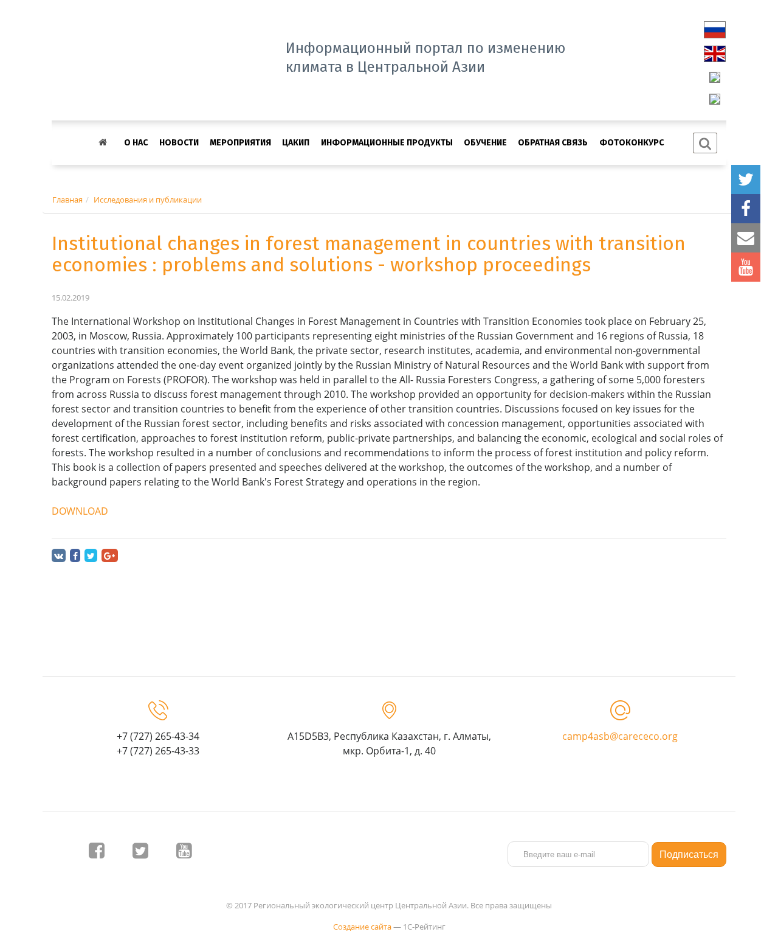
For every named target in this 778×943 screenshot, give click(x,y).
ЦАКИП (295, 142)
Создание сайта (362, 926)
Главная (67, 199)
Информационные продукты (387, 142)
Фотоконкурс (631, 142)
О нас (136, 142)
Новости (179, 142)
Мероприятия (240, 142)
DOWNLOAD (80, 511)
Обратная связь (553, 142)
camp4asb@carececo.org (620, 736)
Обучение (485, 142)
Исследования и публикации (148, 199)
